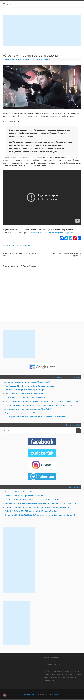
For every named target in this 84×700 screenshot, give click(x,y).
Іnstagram (44, 232)
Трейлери (46, 59)
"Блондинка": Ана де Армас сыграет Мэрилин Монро (24, 390)
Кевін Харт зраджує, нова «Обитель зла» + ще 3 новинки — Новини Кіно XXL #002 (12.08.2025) (40, 503)
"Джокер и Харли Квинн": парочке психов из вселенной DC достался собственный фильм (38, 405)
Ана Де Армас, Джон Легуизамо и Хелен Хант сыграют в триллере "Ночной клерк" (35, 417)
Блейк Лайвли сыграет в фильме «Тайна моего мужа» (24, 397)
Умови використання (51, 657)
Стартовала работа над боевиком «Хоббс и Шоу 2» (23, 413)
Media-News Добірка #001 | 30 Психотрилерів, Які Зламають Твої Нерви (31, 511)
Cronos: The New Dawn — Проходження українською (24, 496)
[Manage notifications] (5, 695)
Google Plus (68, 232)
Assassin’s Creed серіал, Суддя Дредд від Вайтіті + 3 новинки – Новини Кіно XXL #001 (36, 507)
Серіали (39, 59)
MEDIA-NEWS (29, 694)
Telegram (58, 232)
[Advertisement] (42, 30)
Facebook (35, 232)
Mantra (47, 694)
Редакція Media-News (13, 59)
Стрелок (11, 245)
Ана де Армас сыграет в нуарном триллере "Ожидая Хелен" (27, 382)
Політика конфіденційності (54, 664)
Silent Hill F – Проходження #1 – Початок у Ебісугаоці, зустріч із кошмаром (32, 499)
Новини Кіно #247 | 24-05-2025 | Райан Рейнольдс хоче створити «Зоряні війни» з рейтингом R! (39, 515)
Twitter (51, 232)
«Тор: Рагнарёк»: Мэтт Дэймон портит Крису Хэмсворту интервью (29, 386)
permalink (29, 245)
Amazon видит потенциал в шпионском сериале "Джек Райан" (27, 409)
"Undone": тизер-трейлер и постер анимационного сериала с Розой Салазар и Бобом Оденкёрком (41, 401)
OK (78, 431)
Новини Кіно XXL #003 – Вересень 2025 (19, 492)
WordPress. (56, 694)
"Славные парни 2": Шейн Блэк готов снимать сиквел (24, 394)
